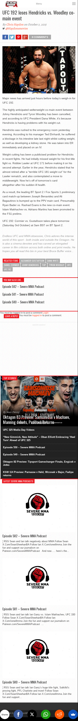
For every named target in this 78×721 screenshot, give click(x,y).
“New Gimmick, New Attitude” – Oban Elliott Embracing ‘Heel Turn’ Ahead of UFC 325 (39, 439)
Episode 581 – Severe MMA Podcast (23, 294)
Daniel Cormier (11, 265)
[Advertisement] (39, 349)
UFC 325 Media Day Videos (18, 429)
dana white (53, 260)
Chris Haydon (14, 24)
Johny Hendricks (30, 265)
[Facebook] (18, 714)
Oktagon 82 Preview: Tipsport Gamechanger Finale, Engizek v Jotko (39, 463)
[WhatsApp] (45, 714)
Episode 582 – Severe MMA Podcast (23, 286)
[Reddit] (59, 714)
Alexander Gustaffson (32, 260)
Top (44, 265)
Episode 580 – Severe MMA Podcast (23, 302)
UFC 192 (7, 269)
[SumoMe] (73, 714)
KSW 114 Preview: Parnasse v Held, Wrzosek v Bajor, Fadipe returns (38, 474)
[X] (32, 714)
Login (46, 312)
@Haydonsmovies (16, 28)
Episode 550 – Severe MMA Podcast (24, 447)
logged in (37, 315)
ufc (69, 265)
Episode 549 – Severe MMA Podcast (24, 454)
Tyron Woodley (56, 265)
